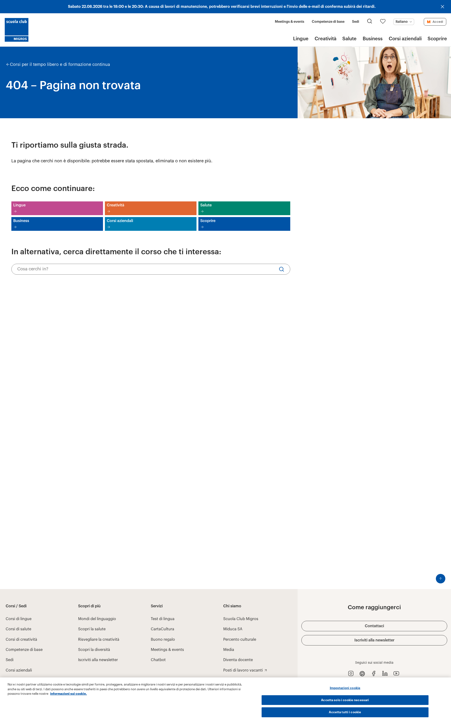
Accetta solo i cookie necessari (345, 700)
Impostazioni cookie (345, 688)
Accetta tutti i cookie (345, 712)
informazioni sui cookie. (68, 693)
